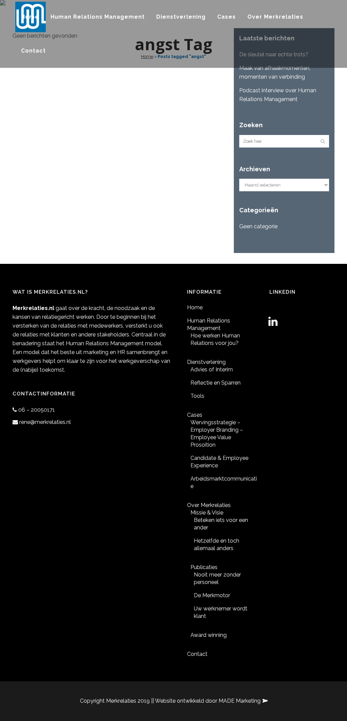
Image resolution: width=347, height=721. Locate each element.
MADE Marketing (240, 701)
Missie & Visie (206, 512)
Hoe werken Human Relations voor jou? (215, 339)
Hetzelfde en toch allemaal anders (216, 544)
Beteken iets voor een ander (221, 524)
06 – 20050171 (36, 410)
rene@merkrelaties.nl (45, 422)
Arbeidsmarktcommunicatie (223, 482)
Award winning (208, 635)
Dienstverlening (206, 362)
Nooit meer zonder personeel (217, 578)
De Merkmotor (212, 595)
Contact (197, 654)
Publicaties (204, 567)
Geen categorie (258, 226)
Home (195, 307)
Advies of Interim (211, 369)
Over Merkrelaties (209, 505)
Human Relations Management (208, 324)
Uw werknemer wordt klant (220, 612)
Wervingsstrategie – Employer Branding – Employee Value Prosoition (216, 433)
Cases (194, 415)
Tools (197, 396)
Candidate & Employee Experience (219, 462)
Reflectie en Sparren (215, 382)
